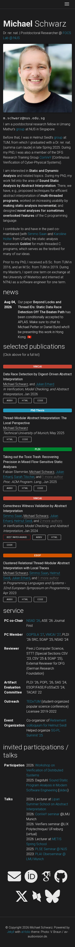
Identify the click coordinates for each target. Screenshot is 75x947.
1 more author (52, 477)
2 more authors (51, 521)
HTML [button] (25, 400)
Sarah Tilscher (24, 477)
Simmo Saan (37, 234)
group (20, 129)
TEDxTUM (33, 701)
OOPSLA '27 (35, 635)
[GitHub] (60, 877)
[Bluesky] (52, 897)
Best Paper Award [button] (17, 537)
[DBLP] (37, 897)
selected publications (34, 346)
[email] (14, 877)
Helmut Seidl (23, 521)
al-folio (25, 932)
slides (63, 790)
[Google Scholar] (46, 877)
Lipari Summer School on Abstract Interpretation (47, 804)
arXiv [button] (10, 400)
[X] (21, 897)
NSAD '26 (33, 621)
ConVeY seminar (47, 814)
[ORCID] (31, 877)
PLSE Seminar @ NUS (51, 849)
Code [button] (40, 400)
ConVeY (45, 157)
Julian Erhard (45, 384)
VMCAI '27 (53, 635)
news (11, 292)
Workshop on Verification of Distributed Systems (44, 770)
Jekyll (10, 932)
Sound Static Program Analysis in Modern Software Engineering (47, 785)
